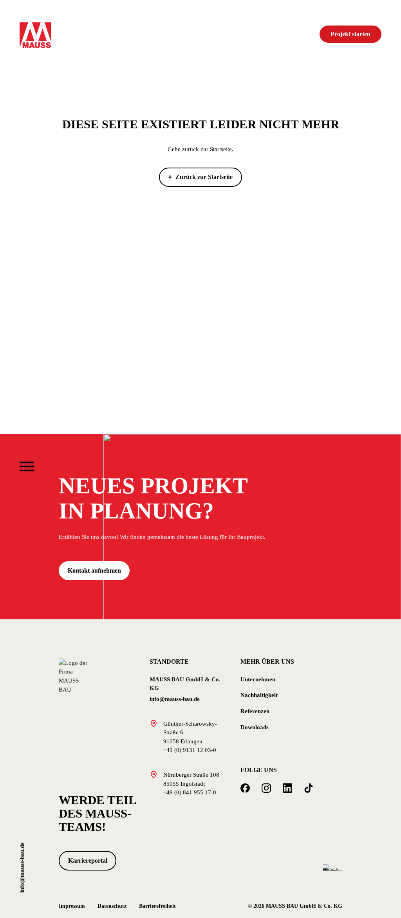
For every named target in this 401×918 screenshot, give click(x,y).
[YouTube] (308, 788)
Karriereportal (87, 860)
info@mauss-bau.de (22, 867)
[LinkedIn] (287, 788)
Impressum (72, 906)
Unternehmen (257, 679)
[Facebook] (245, 788)
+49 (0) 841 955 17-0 (189, 792)
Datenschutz (112, 906)
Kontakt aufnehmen (94, 570)
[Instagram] (266, 788)
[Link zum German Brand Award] (332, 866)
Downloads (254, 727)
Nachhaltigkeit (259, 695)
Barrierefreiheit (157, 906)
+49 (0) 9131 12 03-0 (189, 750)
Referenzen (254, 711)
